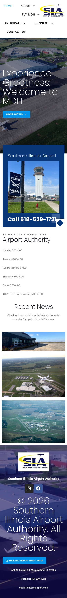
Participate (12, 23)
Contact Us (16, 31)
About (26, 6)
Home (7, 6)
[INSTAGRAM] (29, 488)
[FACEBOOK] (38, 488)
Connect (42, 23)
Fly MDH (28, 14)
